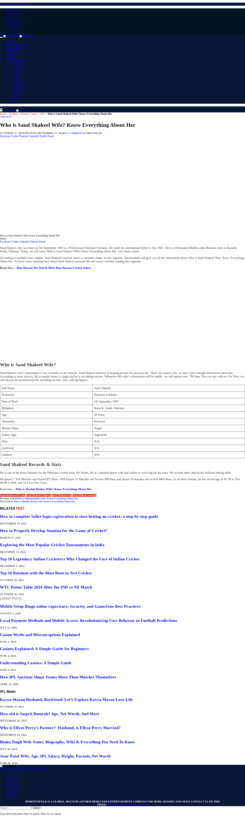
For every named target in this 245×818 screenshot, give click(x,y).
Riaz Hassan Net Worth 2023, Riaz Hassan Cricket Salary (54, 267)
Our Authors (13, 27)
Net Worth (18, 90)
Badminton (19, 81)
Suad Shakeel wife (62, 495)
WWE (16, 75)
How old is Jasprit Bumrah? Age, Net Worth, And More (49, 714)
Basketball (18, 66)
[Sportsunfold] (19, 36)
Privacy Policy (14, 12)
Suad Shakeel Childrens (38, 495)
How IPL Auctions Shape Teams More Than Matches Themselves (58, 677)
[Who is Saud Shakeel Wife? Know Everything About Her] (100, 232)
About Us (12, 9)
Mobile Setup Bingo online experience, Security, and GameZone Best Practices (70, 606)
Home (11, 42)
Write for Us (13, 21)
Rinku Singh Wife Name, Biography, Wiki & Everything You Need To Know (67, 742)
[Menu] (1, 37)
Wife (42, 113)
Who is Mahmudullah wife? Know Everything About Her (47, 498)
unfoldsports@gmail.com (127, 804)
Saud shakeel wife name (13, 495)
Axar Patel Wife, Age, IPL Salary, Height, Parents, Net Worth (55, 756)
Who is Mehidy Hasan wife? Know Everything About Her (44, 501)
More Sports (16, 60)
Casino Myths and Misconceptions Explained (40, 635)
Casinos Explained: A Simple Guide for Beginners (44, 649)
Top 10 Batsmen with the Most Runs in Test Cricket (46, 573)
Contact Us (12, 24)
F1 (14, 99)
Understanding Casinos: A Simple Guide (36, 663)
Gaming (17, 63)
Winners (17, 93)
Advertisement (14, 18)
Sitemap (11, 795)
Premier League (28, 113)
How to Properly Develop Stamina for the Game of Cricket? (53, 530)
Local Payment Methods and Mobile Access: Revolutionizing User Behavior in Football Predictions (88, 620)
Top (9, 57)
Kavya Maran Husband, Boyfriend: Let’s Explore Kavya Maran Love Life (66, 699)
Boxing (17, 72)
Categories (16, 48)
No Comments (74, 133)
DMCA (11, 15)
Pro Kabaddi (20, 87)
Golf (15, 102)
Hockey (17, 84)
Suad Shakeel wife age (84, 495)
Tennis (16, 78)
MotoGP (17, 69)
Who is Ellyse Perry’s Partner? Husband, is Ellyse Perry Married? (60, 728)
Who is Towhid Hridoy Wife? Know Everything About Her (54, 489)
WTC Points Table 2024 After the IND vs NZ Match (46, 587)
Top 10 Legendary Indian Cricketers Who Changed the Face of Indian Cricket (70, 559)
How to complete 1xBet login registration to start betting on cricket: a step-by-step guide (79, 516)
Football (14, 54)
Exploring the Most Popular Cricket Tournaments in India (52, 545)
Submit (36, 808)
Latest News (16, 45)
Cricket (13, 51)
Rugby (16, 96)
